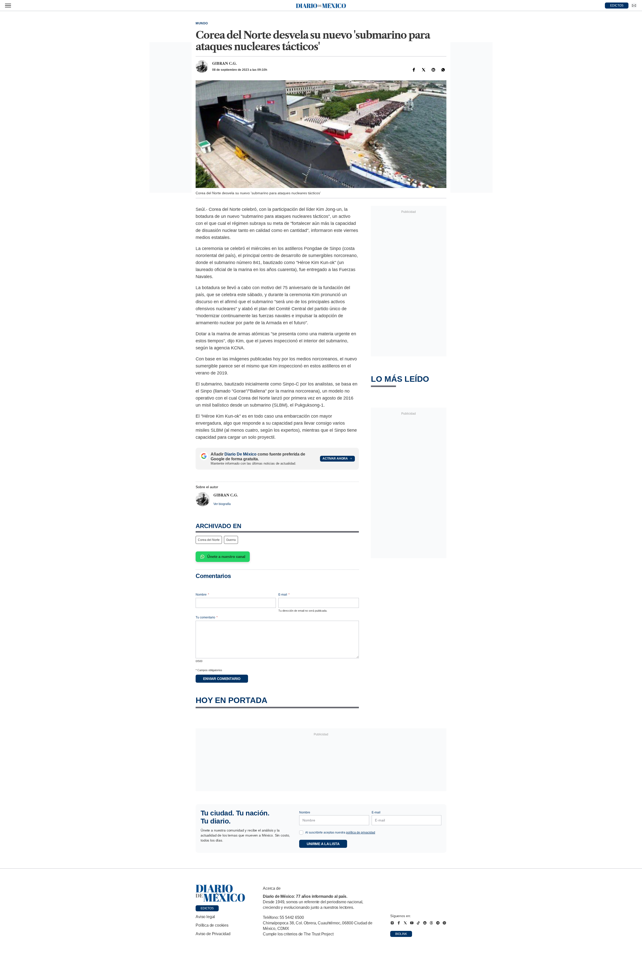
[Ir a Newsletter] (634, 6)
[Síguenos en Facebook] (399, 923)
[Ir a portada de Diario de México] (220, 893)
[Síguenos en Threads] (431, 923)
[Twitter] (423, 70)
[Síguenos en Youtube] (412, 923)
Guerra (231, 540)
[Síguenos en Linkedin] (425, 923)
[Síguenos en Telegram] (438, 923)
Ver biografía (222, 504)
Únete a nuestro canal (226, 556)
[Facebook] (414, 70)
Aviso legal (205, 917)
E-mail (284, 594)
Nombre (202, 594)
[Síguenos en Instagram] (392, 923)
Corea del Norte (209, 540)
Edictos (207, 908)
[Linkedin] (433, 70)
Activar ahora (335, 458)
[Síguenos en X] (405, 923)
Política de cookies (212, 925)
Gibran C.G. (224, 63)
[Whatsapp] (443, 70)
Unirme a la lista (323, 844)
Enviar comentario (221, 679)
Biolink (401, 934)
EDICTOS (616, 5)
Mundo (202, 23)
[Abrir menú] (8, 6)
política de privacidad (360, 832)
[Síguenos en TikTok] (418, 923)
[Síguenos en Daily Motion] (444, 923)
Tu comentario (207, 617)
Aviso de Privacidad (213, 934)
